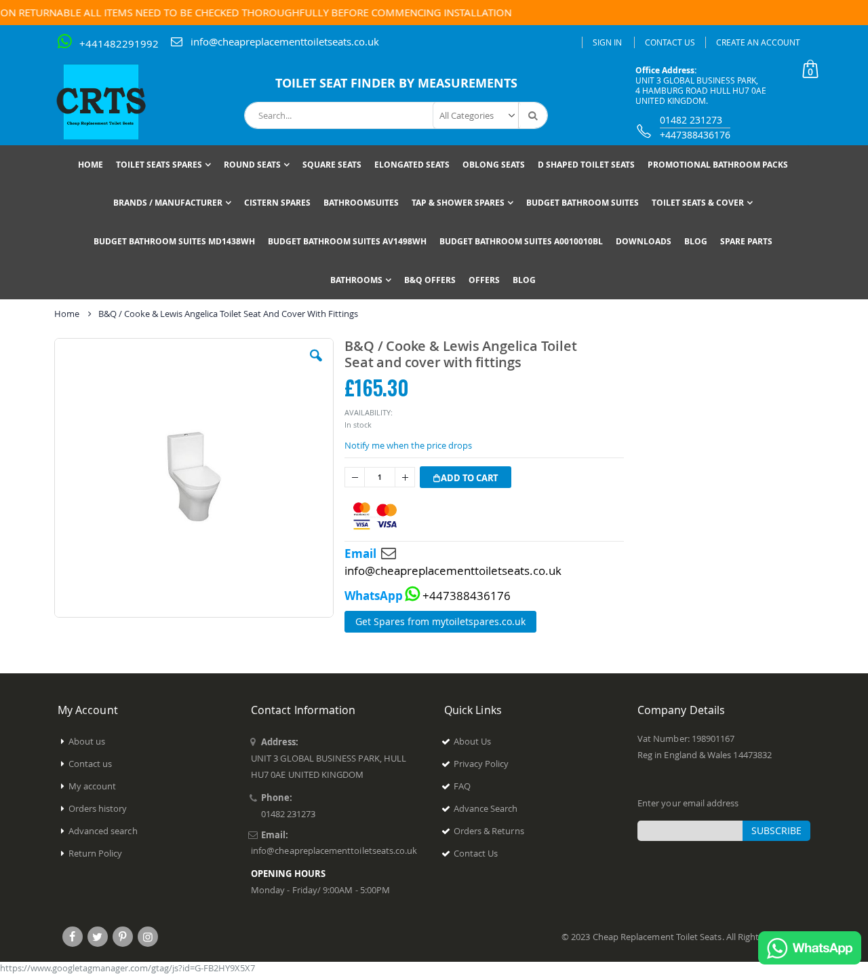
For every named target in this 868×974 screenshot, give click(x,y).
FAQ (462, 786)
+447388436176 (695, 134)
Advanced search (103, 831)
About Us (473, 741)
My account (92, 786)
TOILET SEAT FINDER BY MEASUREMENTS (396, 83)
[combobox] (396, 115)
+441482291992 (119, 43)
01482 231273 (691, 119)
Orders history (97, 808)
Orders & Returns (489, 831)
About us (87, 741)
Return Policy (95, 853)
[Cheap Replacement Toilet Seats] (112, 101)
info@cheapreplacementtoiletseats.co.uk (285, 41)
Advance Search (486, 808)
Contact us (90, 763)
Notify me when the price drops (408, 445)
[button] (316, 366)
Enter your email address (688, 803)
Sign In (607, 42)
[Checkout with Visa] (375, 516)
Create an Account (758, 42)
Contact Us (670, 42)
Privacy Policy (481, 763)
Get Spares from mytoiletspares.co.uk (440, 621)
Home (66, 313)
